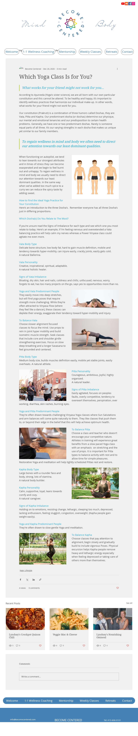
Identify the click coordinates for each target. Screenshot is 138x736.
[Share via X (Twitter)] (27, 579)
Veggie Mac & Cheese (65, 634)
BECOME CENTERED (68, 720)
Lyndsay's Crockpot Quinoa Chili (24, 636)
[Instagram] (133, 3)
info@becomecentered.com (23, 719)
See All (129, 603)
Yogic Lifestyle (26, 570)
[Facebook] (130, 3)
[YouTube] (123, 3)
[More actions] (117, 68)
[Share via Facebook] (20, 579)
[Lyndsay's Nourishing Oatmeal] (112, 619)
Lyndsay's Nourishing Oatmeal (108, 636)
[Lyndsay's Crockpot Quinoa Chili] (25, 619)
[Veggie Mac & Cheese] (69, 619)
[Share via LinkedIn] (33, 579)
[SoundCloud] (126, 3)
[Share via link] (40, 579)
